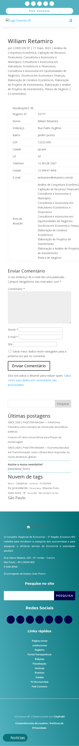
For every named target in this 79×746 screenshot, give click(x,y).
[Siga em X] (45, 3)
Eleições (39, 659)
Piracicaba (35, 488)
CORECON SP (21, 48)
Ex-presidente (18, 488)
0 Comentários (17, 94)
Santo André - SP (17, 493)
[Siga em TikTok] (30, 620)
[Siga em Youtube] (39, 3)
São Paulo (17, 498)
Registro (39, 649)
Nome (13, 329)
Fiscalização (39, 663)
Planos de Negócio (56, 89)
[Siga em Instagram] (33, 3)
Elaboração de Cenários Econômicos (30, 80)
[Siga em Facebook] (27, 3)
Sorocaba (32, 493)
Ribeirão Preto (51, 488)
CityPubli (59, 716)
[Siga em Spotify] (49, 620)
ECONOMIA (45, 483)
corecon (33, 483)
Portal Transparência (39, 654)
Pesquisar (63, 404)
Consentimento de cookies (31, 723)
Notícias (39, 668)
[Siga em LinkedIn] (51, 3)
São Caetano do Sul (48, 493)
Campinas (21, 483)
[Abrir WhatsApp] (69, 736)
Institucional (39, 645)
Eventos (39, 672)
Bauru (11, 483)
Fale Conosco (39, 686)
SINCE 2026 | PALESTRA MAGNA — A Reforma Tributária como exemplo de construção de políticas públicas (38, 427)
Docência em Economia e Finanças (43, 75)
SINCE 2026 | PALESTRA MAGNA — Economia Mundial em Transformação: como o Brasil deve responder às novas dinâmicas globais (39, 452)
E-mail (13, 337)
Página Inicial (39, 640)
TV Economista (39, 681)
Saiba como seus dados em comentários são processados (39, 380)
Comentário (16, 289)
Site (10, 344)
